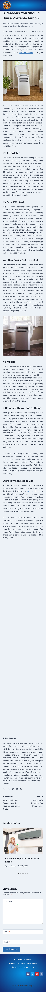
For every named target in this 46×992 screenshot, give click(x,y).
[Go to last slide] (6, 849)
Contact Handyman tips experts (23, 963)
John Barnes (11, 866)
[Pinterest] (37, 974)
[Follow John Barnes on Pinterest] (21, 789)
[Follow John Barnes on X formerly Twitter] (8, 789)
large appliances (34, 491)
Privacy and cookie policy (23, 967)
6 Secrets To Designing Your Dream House (37, 801)
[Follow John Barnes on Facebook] (4, 789)
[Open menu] (41, 5)
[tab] (18, 873)
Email (7, 942)
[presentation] (23, 841)
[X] (32, 974)
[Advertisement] (23, 637)
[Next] (40, 849)
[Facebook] (28, 974)
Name (7, 932)
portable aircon (26, 53)
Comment (8, 901)
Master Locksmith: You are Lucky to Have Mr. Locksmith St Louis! (11, 803)
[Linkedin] (41, 974)
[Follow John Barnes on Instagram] (13, 789)
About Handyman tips (23, 959)
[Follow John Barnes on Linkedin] (17, 789)
